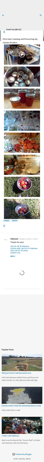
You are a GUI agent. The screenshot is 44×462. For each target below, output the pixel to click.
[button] (4, 32)
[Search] (40, 15)
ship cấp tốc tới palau (19, 251)
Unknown (14, 239)
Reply (12, 256)
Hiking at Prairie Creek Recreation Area (16, 373)
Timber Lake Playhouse (10, 436)
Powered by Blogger (23, 454)
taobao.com (15, 253)
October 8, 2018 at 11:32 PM (28, 239)
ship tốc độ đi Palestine (19, 246)
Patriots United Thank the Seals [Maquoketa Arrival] (21, 406)
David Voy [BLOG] (13, 29)
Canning (6, 220)
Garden (14, 220)
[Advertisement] (25, 14)
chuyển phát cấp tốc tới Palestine (23, 248)
